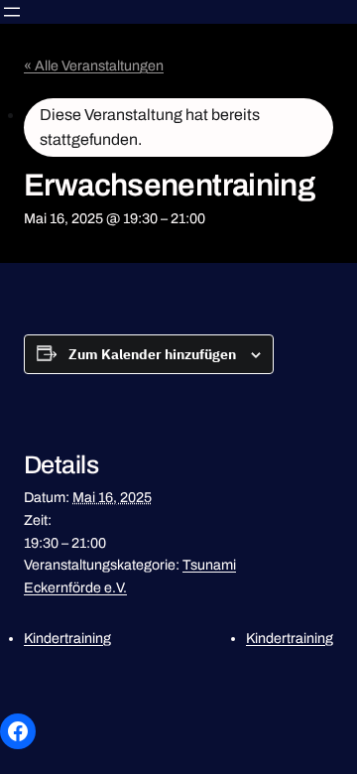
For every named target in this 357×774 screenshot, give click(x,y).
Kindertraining (67, 638)
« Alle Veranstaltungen (94, 66)
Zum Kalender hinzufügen (152, 354)
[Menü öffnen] (12, 12)
